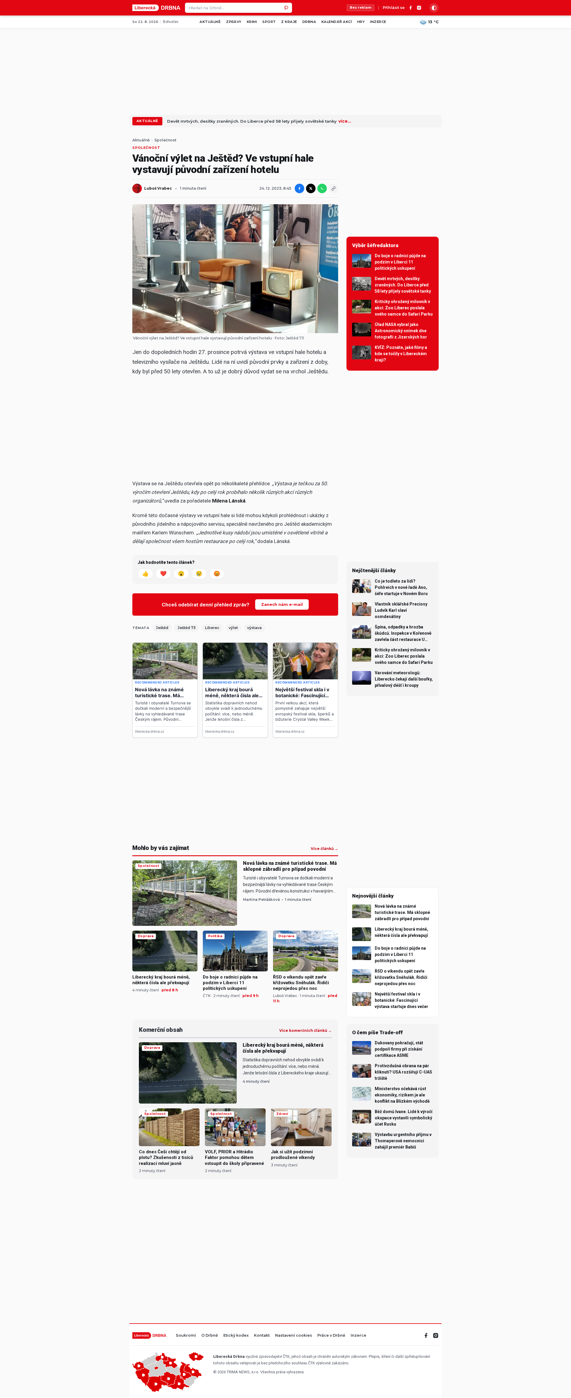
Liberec (212, 627)
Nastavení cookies (293, 1336)
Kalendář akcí (336, 22)
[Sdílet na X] (311, 188)
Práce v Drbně (331, 1336)
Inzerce (378, 22)
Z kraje (289, 22)
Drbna (309, 22)
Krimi (252, 22)
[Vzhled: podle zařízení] (434, 8)
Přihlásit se (394, 8)
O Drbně (209, 1336)
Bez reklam (360, 7)
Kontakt (262, 1336)
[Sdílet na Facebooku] (299, 188)
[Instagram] (419, 7)
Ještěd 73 (187, 627)
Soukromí (186, 1336)
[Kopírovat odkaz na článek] (333, 188)
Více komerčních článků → (305, 1030)
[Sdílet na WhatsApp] (322, 188)
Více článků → (324, 849)
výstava (254, 627)
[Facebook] (410, 7)
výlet (233, 627)
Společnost (165, 140)
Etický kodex (236, 1336)
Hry (361, 22)
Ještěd (162, 627)
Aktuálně (210, 22)
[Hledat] (287, 8)
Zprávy (233, 22)
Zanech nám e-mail (282, 604)
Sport (269, 22)
